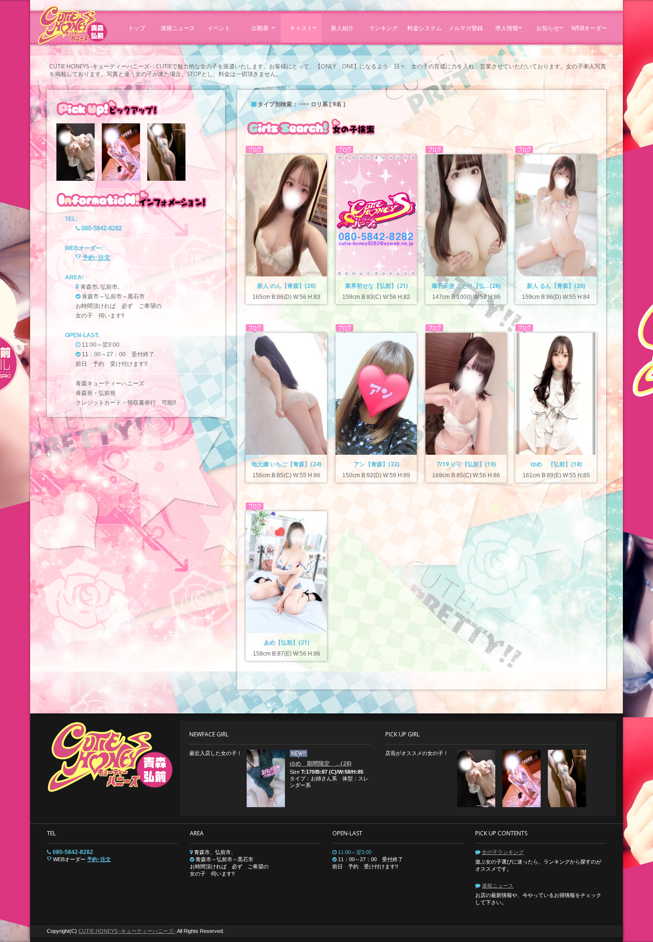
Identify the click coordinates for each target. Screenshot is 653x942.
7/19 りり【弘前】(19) (466, 464)
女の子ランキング (503, 852)
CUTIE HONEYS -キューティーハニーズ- (126, 931)
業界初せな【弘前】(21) (376, 286)
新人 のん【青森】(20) (286, 286)
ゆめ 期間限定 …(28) (320, 763)
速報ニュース (497, 885)
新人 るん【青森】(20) (556, 286)
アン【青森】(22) (376, 464)
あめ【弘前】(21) (286, 642)
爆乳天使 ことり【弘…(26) (466, 286)
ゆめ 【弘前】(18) (556, 464)
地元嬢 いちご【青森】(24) (286, 464)
